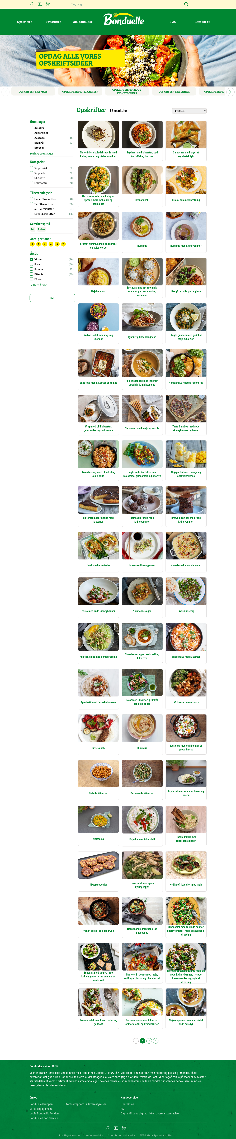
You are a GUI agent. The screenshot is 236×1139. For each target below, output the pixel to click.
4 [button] (44, 244)
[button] (51, 127)
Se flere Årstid (38, 285)
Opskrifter (24, 22)
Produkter (53, 22)
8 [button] (57, 244)
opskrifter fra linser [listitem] (174, 91)
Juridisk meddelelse (94, 1135)
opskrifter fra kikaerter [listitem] (80, 91)
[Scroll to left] (5, 92)
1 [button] (32, 244)
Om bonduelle (83, 22)
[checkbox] (51, 168)
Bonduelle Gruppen (41, 1104)
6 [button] (50, 244)
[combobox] (126, 4)
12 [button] (63, 244)
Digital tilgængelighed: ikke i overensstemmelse (150, 1113)
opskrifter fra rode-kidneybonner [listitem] (127, 91)
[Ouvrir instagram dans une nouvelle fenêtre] (48, 5)
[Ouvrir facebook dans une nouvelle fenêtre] (32, 5)
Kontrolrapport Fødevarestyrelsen (86, 1104)
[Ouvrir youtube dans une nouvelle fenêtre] (40, 5)
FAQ (173, 22)
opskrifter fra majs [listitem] (33, 91)
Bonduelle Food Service (44, 1118)
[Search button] (185, 4)
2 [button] (38, 244)
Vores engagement (41, 1108)
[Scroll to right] (230, 92)
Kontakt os (202, 22)
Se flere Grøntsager (41, 153)
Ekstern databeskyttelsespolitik (121, 1135)
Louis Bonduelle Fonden (44, 1113)
